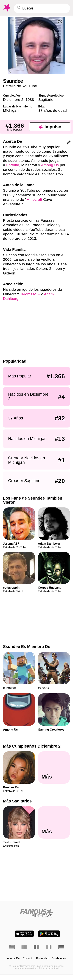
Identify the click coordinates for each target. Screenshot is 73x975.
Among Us (50, 165)
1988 (30, 99)
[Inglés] (12, 947)
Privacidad (42, 958)
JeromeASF (30, 294)
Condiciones (59, 958)
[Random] (60, 21)
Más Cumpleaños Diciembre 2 (32, 746)
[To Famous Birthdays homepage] (7, 7)
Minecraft (34, 199)
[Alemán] (61, 947)
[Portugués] (24, 947)
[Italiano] (49, 947)
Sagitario (45, 99)
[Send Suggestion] (69, 142)
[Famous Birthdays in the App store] (24, 933)
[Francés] (36, 947)
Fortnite (12, 165)
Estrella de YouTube (20, 86)
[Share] (13, 21)
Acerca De (13, 958)
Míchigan (11, 110)
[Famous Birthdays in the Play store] (49, 933)
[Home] (37, 913)
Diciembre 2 (13, 99)
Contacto (28, 958)
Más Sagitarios (17, 801)
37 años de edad (52, 110)
